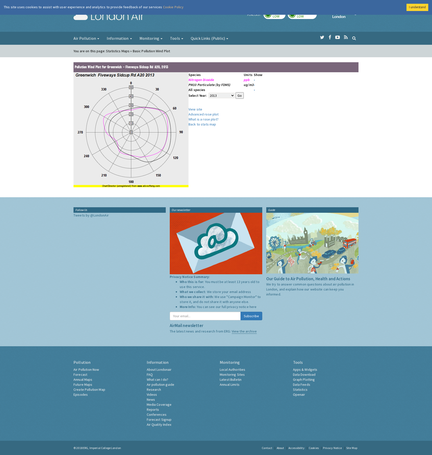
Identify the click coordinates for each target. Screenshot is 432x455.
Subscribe (251, 316)
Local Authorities (232, 369)
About (280, 448)
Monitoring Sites (232, 374)
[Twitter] (322, 37)
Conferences (157, 414)
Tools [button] (175, 38)
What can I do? (157, 379)
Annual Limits (230, 384)
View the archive (244, 331)
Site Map (351, 448)
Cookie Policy (173, 7)
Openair (299, 394)
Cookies (314, 448)
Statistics (300, 389)
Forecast (80, 374)
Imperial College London (345, 16)
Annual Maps (83, 379)
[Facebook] (329, 37)
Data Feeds (301, 384)
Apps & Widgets (305, 369)
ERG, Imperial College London (102, 448)
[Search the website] (354, 38)
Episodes (81, 394)
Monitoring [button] (150, 38)
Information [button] (118, 38)
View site (195, 109)
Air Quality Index (159, 424)
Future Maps (83, 384)
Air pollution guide (160, 384)
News (151, 399)
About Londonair (159, 369)
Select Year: (198, 95)
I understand (417, 7)
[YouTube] (337, 37)
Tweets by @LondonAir (91, 215)
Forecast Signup (159, 419)
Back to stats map (202, 124)
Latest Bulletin (231, 379)
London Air (109, 16)
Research (154, 389)
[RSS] (346, 37)
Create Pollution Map (89, 389)
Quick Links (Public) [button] (208, 38)
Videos (152, 394)
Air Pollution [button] (85, 38)
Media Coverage (159, 404)
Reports (153, 409)
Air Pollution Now (86, 369)
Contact (267, 448)
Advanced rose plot (203, 114)
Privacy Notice (332, 448)
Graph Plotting (304, 379)
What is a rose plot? (203, 119)
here (253, 306)
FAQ (150, 374)
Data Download (304, 374)
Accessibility (296, 448)
